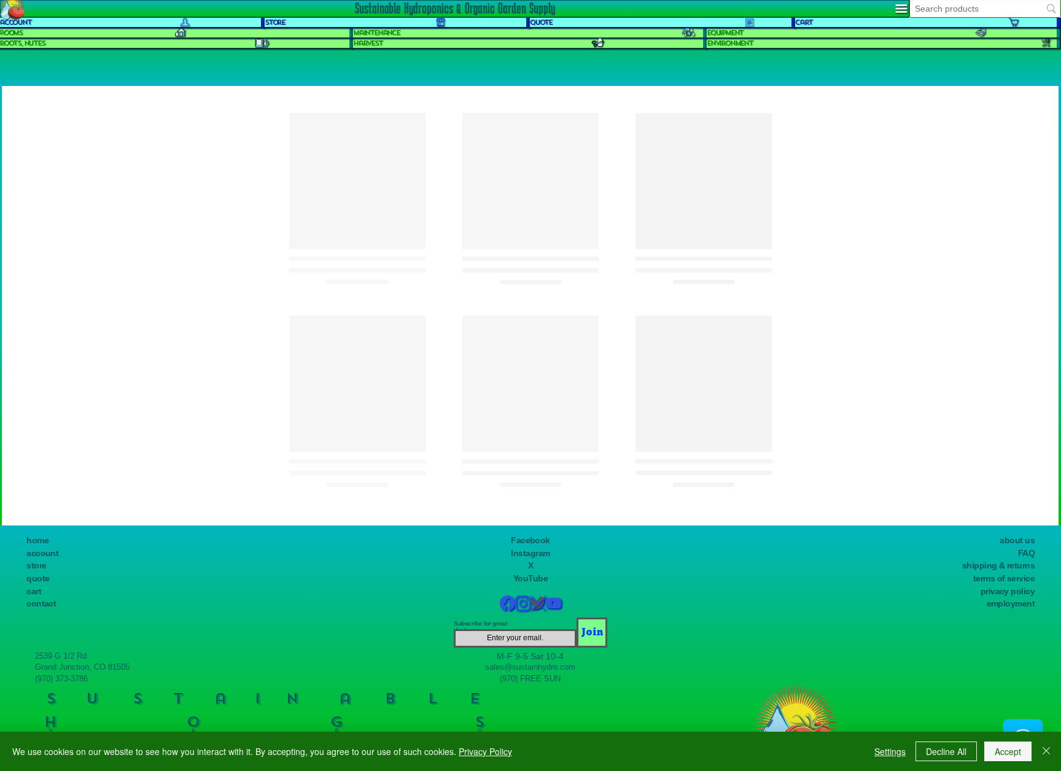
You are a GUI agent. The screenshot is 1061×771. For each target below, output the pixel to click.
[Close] (1046, 751)
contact (41, 603)
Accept (1008, 751)
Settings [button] (890, 751)
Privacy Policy (485, 751)
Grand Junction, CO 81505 (82, 667)
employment (1011, 603)
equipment (725, 32)
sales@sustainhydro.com (530, 667)
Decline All (946, 751)
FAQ (1026, 553)
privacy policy (1008, 591)
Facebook (530, 540)
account (42, 553)
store (36, 565)
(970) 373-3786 (61, 678)
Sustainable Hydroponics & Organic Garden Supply (455, 8)
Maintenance (376, 32)
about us (1017, 540)
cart (33, 591)
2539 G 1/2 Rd (61, 656)
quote (37, 578)
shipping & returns (998, 565)
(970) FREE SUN (530, 678)
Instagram (530, 553)
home (37, 540)
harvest (368, 43)
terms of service (1004, 578)
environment (730, 43)
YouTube (530, 578)
